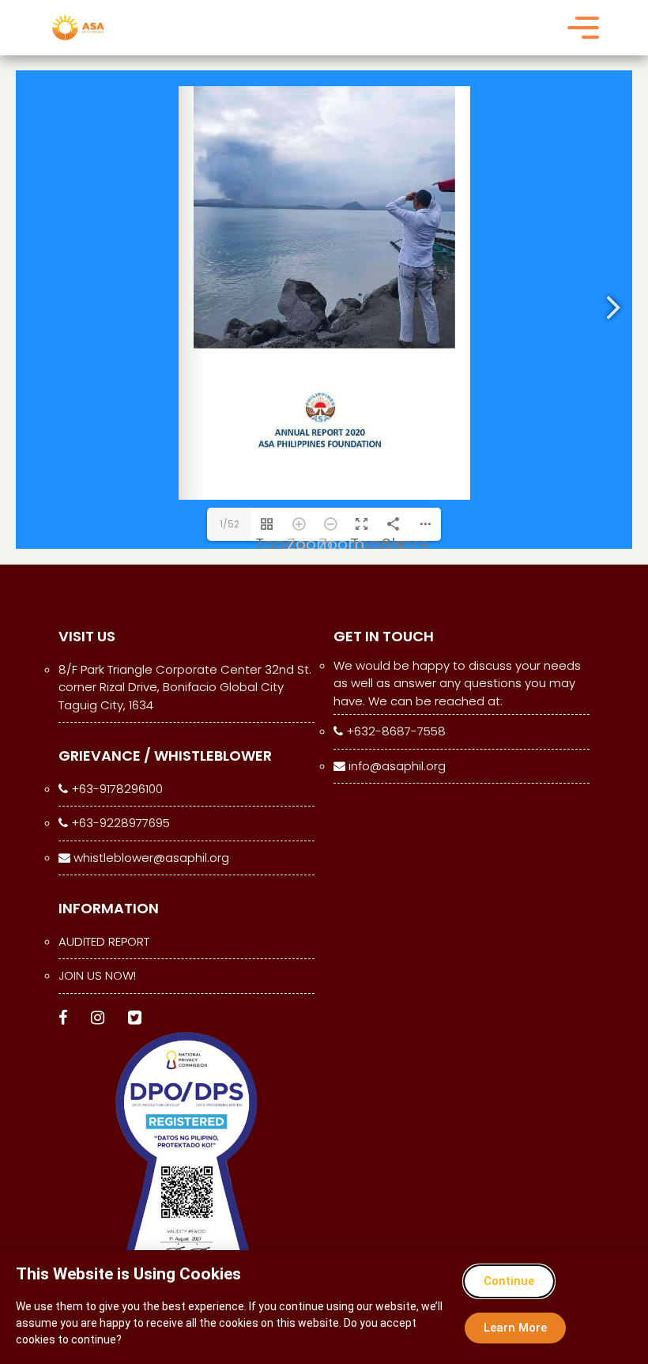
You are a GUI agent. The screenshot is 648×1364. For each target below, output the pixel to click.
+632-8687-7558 (394, 731)
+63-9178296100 (115, 788)
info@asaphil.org (395, 766)
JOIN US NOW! (97, 975)
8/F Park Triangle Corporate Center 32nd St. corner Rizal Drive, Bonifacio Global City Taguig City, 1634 (184, 687)
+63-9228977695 (119, 822)
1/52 (229, 524)
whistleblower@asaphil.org (149, 857)
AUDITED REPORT (103, 941)
